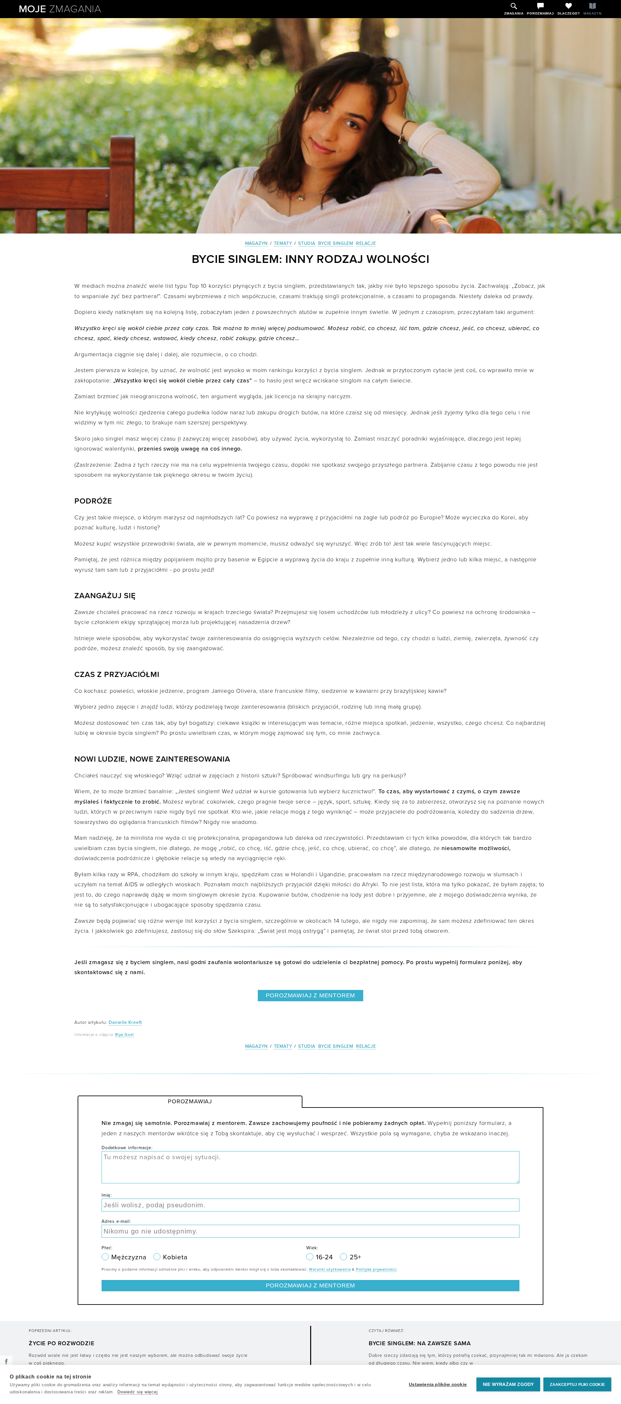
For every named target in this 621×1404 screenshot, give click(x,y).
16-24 (325, 1257)
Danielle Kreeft (125, 1022)
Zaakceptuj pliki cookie (577, 1384)
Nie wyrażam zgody (508, 1384)
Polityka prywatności (376, 1269)
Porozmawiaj (190, 1101)
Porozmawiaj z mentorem (310, 995)
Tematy (283, 243)
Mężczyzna (129, 1257)
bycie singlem (335, 243)
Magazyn (256, 243)
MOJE (60, 9)
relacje (366, 243)
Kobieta (175, 1257)
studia (306, 243)
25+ (355, 1257)
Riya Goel (124, 1034)
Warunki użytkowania (330, 1269)
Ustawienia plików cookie (438, 1384)
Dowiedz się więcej (137, 1391)
